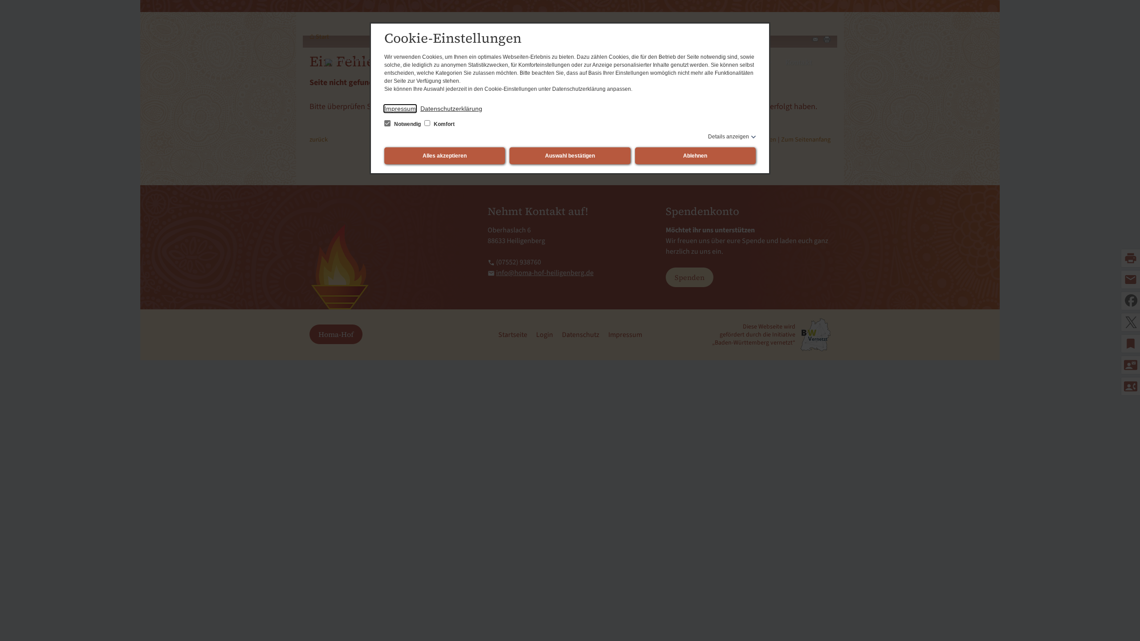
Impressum (400, 108)
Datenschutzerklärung (451, 108)
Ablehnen (695, 156)
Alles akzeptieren (445, 156)
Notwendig (407, 124)
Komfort (443, 124)
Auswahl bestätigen (570, 156)
